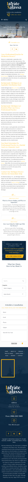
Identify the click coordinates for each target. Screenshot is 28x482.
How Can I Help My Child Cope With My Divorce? (14, 225)
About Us (13, 351)
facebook (12, 49)
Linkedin (16, 49)
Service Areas (19, 353)
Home (6, 351)
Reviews (13, 355)
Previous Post (14, 198)
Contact (20, 355)
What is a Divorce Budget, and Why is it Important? (14, 201)
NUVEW (9, 440)
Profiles (20, 351)
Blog (6, 355)
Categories (4, 285)
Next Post (14, 221)
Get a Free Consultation (14, 256)
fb (8, 433)
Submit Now (14, 343)
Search (23, 281)
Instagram (19, 433)
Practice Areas (9, 353)
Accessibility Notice (17, 440)
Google (14, 433)
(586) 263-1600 (16, 14)
